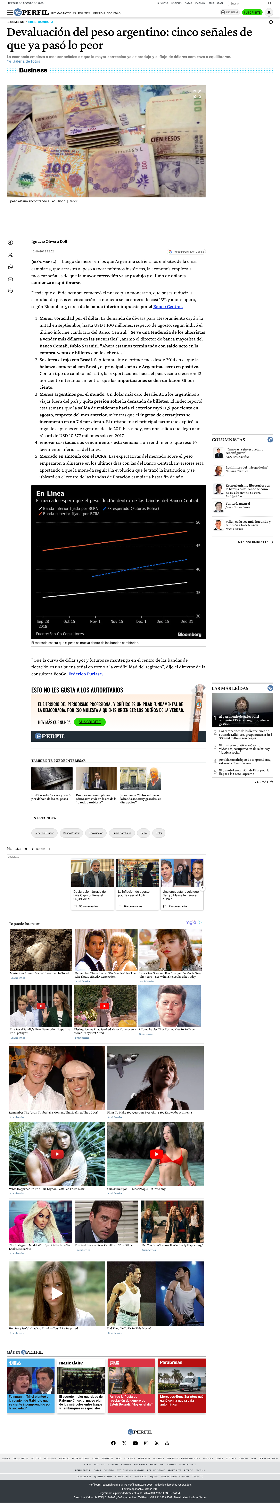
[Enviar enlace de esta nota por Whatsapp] (10, 267)
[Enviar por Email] (10, 279)
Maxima (200, 1470)
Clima (95, 1458)
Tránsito (197, 1476)
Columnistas (228, 439)
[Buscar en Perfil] (269, 3)
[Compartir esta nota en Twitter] (10, 254)
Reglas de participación (175, 1476)
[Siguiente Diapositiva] (202, 888)
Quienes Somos (103, 1476)
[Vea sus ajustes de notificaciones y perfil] (269, 12)
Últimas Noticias (63, 13)
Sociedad (114, 13)
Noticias (176, 3)
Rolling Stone (156, 1470)
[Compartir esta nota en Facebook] (10, 242)
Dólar (159, 833)
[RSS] (156, 1443)
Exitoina (231, 1458)
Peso (144, 833)
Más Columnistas (253, 542)
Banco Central (167, 306)
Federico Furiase (44, 833)
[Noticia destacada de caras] (131, 1364)
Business (162, 3)
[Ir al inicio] (31, 12)
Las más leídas (230, 688)
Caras (188, 3)
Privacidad (140, 1476)
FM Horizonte (187, 1464)
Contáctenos (123, 1476)
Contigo (109, 1470)
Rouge (153, 1464)
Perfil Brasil (216, 3)
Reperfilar (144, 1458)
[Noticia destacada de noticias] (31, 1364)
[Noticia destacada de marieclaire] (81, 1364)
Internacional (81, 1458)
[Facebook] (113, 1443)
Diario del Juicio (268, 1458)
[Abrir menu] (10, 12)
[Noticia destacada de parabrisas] (182, 1364)
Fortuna (126, 1464)
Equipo (154, 1476)
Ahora (6, 1458)
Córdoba (129, 1458)
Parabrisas (140, 1464)
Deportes (107, 1458)
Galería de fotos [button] (26, 61)
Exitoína (200, 3)
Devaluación (96, 833)
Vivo (253, 1458)
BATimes (171, 1464)
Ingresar (232, 12)
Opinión (99, 13)
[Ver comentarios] (270, 23)
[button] (106, 145)
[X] (124, 1443)
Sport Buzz (174, 1470)
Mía (162, 1464)
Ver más (262, 781)
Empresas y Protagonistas (183, 1458)
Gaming (243, 1458)
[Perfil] (32, 1352)
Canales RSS (84, 1476)
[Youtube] (135, 1443)
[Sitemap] (167, 1443)
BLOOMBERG (15, 22)
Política (84, 13)
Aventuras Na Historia (130, 1470)
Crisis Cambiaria (122, 833)
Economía (50, 1458)
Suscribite (252, 12)
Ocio (119, 1458)
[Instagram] (146, 1443)
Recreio (188, 1470)
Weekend (112, 1464)
